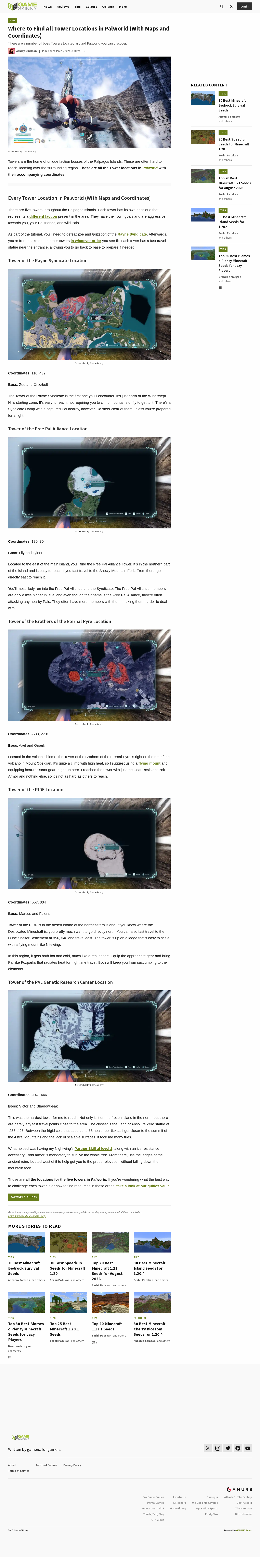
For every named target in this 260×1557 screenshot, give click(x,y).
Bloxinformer (243, 1514)
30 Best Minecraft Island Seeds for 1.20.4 (150, 1268)
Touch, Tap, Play (153, 1514)
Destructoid (244, 1503)
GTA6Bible (157, 1520)
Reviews (63, 6)
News (47, 6)
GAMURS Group (244, 1530)
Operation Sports (207, 1508)
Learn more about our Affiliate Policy (27, 1215)
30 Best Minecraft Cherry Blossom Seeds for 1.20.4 (150, 1329)
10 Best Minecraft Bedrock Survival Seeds (24, 1268)
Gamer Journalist (153, 1508)
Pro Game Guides (153, 1497)
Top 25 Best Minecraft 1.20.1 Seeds (64, 1329)
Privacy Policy (72, 1465)
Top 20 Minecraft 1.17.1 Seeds (107, 1326)
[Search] (222, 6)
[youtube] (248, 1448)
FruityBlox (211, 1514)
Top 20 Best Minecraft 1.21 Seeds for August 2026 (107, 1270)
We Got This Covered (205, 1503)
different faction (43, 216)
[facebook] (238, 1448)
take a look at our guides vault (142, 1186)
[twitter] (227, 1448)
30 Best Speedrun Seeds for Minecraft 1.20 (67, 1268)
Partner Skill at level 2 (93, 1149)
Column (108, 6)
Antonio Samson (19, 1280)
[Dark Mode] (232, 6)
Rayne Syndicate (132, 234)
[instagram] (217, 1448)
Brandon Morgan (19, 1346)
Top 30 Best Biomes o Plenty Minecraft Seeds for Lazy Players (26, 1331)
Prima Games (155, 1503)
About (12, 1465)
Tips (77, 6)
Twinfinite (179, 1497)
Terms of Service (46, 1465)
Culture (91, 6)
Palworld (150, 168)
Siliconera (179, 1503)
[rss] (208, 1448)
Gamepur (212, 1497)
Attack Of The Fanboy (238, 1497)
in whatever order (86, 241)
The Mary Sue (243, 1508)
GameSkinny (178, 1508)
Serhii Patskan (59, 1280)
